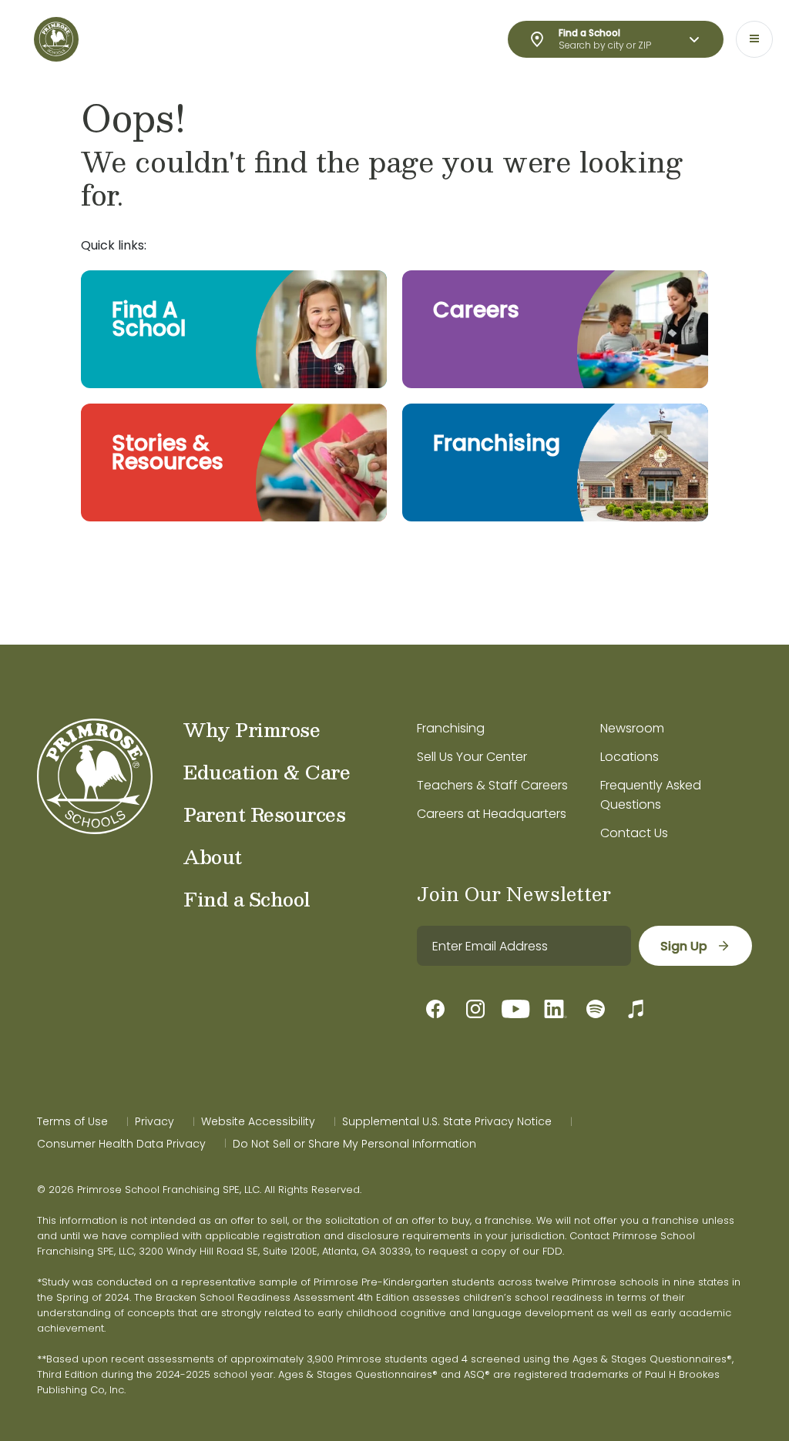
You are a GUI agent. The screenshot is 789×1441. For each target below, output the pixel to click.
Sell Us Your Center (472, 757)
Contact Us (634, 833)
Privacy (154, 1121)
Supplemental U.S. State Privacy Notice (447, 1121)
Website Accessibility (258, 1121)
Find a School (247, 898)
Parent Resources (264, 814)
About (212, 856)
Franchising (451, 728)
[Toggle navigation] (754, 39)
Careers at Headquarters (491, 814)
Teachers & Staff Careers (492, 785)
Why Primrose (251, 729)
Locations (629, 757)
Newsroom (632, 728)
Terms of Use (72, 1121)
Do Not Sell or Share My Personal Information (354, 1143)
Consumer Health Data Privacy (121, 1143)
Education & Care (266, 771)
